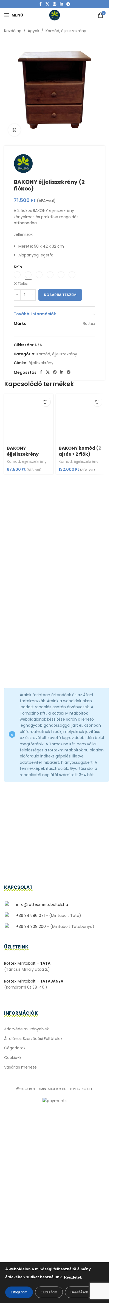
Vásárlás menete (20, 1067)
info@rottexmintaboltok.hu (41, 904)
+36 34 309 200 (30, 926)
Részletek (73, 1277)
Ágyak (33, 31)
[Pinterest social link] (54, 4)
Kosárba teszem (60, 294)
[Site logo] (54, 15)
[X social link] (47, 4)
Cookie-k (12, 1057)
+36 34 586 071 (30, 915)
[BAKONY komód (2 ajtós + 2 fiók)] (80, 418)
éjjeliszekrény (41, 363)
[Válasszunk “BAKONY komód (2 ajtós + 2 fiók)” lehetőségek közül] (97, 401)
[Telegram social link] (68, 4)
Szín (18, 267)
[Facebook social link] (40, 4)
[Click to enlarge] (14, 130)
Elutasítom (49, 1292)
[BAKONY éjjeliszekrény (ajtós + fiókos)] (28, 418)
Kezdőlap (12, 31)
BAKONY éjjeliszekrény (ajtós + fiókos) (25, 454)
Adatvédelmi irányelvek (26, 1029)
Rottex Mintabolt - (27, 963)
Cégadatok (15, 1048)
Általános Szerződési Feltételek (33, 1038)
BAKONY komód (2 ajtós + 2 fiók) (80, 451)
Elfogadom (19, 1292)
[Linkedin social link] (61, 4)
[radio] (17, 274)
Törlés (23, 283)
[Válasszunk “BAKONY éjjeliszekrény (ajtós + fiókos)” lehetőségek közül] (45, 401)
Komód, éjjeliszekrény (66, 31)
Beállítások (79, 1292)
